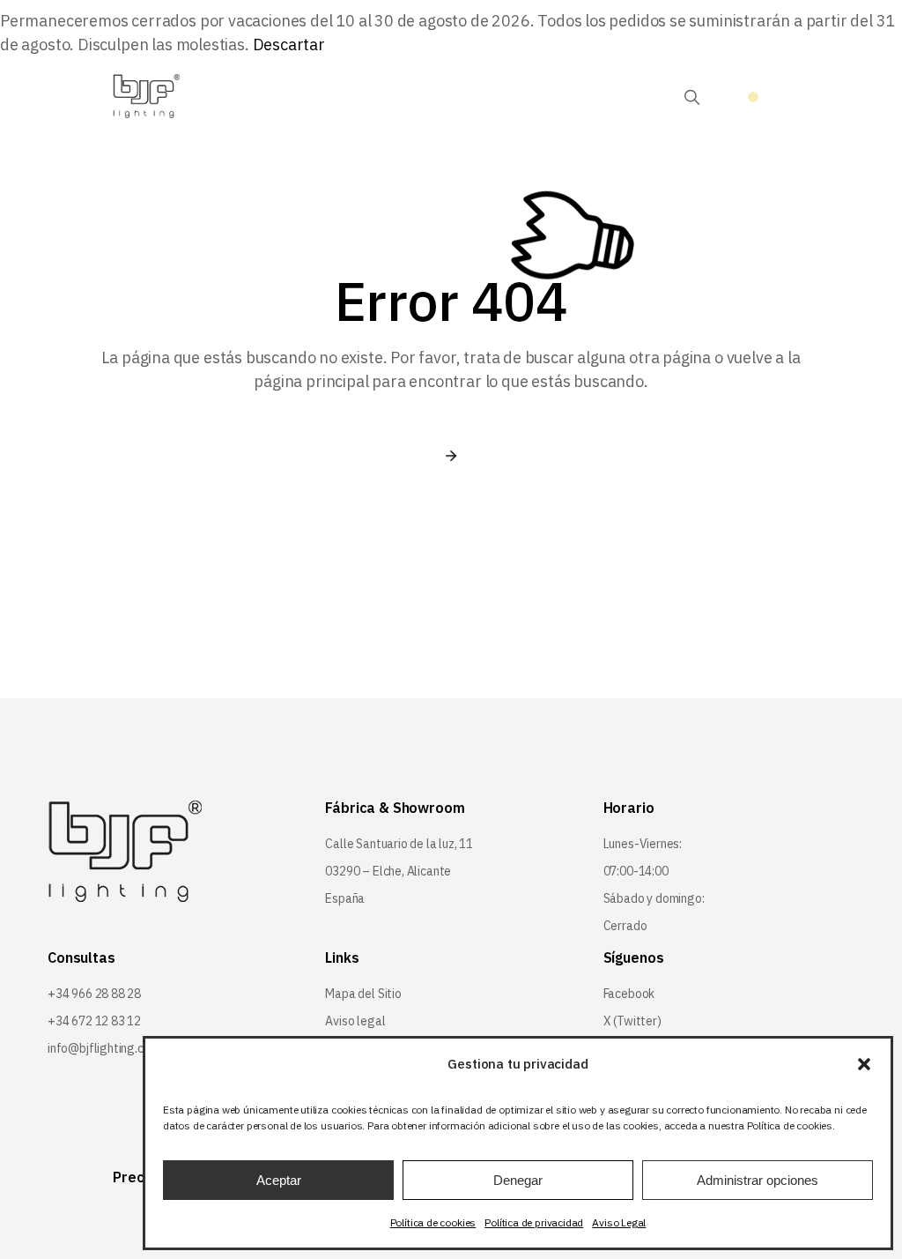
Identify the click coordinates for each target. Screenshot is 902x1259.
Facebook (629, 994)
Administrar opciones (757, 1180)
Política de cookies (433, 1222)
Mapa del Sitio (363, 994)
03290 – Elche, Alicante (388, 871)
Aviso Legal (619, 1222)
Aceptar (278, 1180)
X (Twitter (630, 1021)
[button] (864, 1064)
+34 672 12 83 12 (94, 1021)
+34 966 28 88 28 (94, 994)
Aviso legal (355, 1021)
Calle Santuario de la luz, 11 (399, 844)
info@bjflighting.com (103, 1048)
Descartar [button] (289, 44)
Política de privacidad (533, 1222)
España (345, 898)
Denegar (518, 1180)
